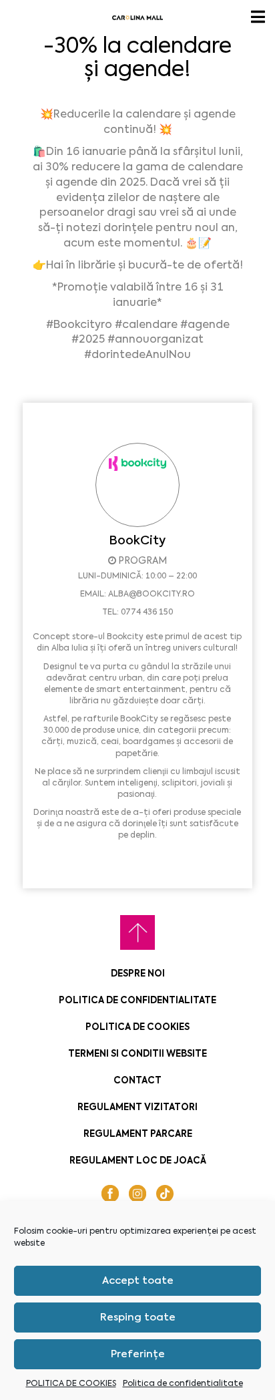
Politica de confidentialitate (183, 1383)
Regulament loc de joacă (137, 1160)
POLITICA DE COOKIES (71, 1383)
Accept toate (138, 1280)
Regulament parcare (137, 1133)
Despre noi (138, 973)
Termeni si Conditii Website (137, 1053)
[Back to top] (137, 932)
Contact (137, 1080)
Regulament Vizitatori (137, 1107)
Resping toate (138, 1317)
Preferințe (138, 1354)
